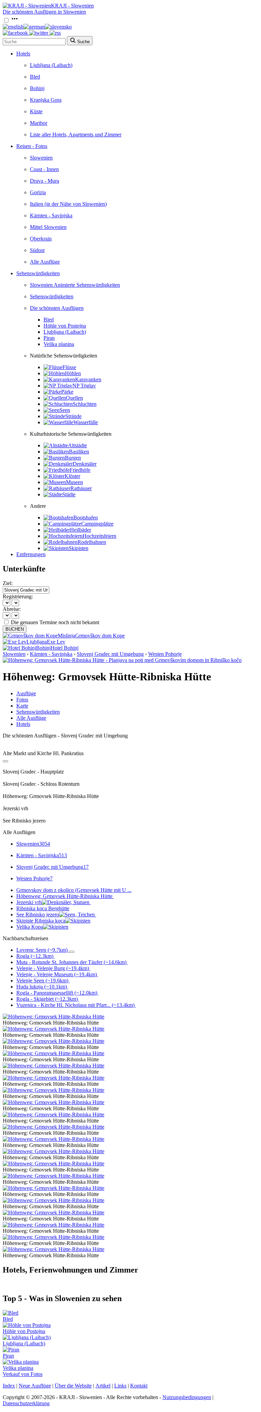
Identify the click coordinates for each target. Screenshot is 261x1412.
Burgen (73, 458)
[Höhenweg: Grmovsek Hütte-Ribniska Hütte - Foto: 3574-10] (53, 1139)
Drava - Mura (44, 181)
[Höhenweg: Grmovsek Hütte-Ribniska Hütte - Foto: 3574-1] (53, 1029)
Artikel (102, 1386)
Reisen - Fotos (31, 146)
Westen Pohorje (165, 654)
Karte (22, 706)
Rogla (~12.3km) (34, 956)
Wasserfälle (85, 422)
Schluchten (85, 404)
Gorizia (38, 192)
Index (9, 1386)
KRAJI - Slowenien (72, 6)
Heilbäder (80, 530)
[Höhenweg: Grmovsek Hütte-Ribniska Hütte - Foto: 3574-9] (53, 1127)
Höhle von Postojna (65, 326)
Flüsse (69, 367)
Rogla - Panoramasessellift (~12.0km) (56, 993)
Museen (74, 482)
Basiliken (79, 451)
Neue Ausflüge (35, 1386)
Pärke (67, 392)
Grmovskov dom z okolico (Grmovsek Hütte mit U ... (74, 890)
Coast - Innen (44, 169)
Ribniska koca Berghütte (42, 908)
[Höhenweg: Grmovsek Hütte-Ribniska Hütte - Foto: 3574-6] (53, 1090)
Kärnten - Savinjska (51, 215)
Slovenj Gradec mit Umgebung (110, 654)
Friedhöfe (80, 470)
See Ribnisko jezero (37, 914)
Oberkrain (41, 239)
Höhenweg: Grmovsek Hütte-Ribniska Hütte (64, 896)
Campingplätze (97, 524)
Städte (68, 494)
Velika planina (59, 344)
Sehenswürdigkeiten (38, 273)
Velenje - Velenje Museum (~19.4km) (56, 974)
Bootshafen (85, 517)
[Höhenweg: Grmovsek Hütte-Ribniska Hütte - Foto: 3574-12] (53, 1163)
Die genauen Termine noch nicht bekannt (55, 622)
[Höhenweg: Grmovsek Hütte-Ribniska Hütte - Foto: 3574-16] (53, 1212)
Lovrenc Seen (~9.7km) (42, 950)
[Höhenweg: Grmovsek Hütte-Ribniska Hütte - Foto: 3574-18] (53, 1237)
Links (120, 1386)
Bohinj (37, 88)
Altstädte (77, 445)
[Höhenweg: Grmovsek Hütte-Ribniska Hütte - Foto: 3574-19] (53, 1249)
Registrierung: (18, 596)
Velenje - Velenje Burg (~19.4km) (52, 968)
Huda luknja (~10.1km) (41, 987)
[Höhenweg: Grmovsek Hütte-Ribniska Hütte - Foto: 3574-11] (53, 1151)
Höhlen (73, 373)
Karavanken (88, 379)
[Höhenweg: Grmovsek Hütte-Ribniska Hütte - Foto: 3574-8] (53, 1114)
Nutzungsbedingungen (186, 1397)
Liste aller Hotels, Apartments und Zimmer (75, 134)
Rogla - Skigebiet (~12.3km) (47, 999)
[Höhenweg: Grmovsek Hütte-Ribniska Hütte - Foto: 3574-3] (53, 1053)
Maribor (38, 123)
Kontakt (138, 1386)
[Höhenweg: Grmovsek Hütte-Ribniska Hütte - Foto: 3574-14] (53, 1188)
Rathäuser (81, 488)
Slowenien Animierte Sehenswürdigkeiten (75, 285)
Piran (49, 338)
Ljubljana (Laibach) (51, 65)
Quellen (74, 398)
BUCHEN (14, 629)
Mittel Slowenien (48, 227)
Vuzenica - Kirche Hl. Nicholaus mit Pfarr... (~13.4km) (75, 1005)
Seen (64, 410)
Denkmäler (85, 464)
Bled (35, 77)
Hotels (23, 53)
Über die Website (73, 1386)
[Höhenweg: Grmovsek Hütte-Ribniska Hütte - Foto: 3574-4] (53, 1065)
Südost (37, 250)
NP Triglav (84, 385)
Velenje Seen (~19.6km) (42, 980)
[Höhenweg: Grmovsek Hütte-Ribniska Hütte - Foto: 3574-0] (53, 1016)
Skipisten (78, 548)
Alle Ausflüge (45, 262)
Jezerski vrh (29, 902)
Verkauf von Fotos (22, 1374)
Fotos (22, 699)
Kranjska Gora (46, 100)
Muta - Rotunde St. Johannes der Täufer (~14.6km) (71, 962)
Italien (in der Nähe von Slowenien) (68, 204)
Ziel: (8, 583)
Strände (73, 416)
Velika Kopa (29, 927)
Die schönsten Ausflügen (57, 308)
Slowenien (41, 158)
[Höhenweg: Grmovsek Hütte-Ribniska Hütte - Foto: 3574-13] (53, 1176)
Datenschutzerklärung (26, 1403)
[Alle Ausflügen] (5, 761)
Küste (36, 111)
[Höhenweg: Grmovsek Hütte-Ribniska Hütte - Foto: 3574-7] (53, 1102)
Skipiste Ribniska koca (40, 921)
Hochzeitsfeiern (99, 536)
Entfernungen (31, 554)
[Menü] (14, 20)
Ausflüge (26, 693)
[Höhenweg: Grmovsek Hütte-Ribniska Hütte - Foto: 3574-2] (53, 1041)
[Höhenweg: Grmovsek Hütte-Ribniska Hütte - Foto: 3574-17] (53, 1225)
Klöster (72, 476)
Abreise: (12, 609)
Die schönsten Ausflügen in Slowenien (44, 12)
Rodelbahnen (91, 542)
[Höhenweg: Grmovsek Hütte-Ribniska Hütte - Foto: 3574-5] (53, 1078)
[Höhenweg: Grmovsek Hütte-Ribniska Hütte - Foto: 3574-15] (53, 1200)
